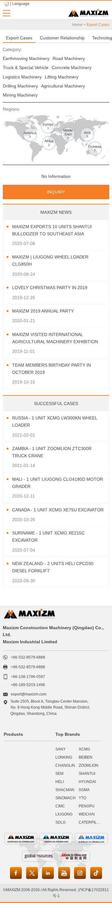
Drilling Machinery (20, 85)
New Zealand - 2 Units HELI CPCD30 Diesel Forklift (52, 567)
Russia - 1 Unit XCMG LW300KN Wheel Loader (54, 421)
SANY (60, 749)
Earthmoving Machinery (26, 58)
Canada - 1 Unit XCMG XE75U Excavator (58, 509)
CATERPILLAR (91, 822)
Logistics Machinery (22, 76)
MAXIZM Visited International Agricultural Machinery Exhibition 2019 (55, 338)
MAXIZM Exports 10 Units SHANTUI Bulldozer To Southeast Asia (52, 230)
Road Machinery (69, 58)
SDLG (60, 822)
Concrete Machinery (71, 67)
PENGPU (87, 806)
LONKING (63, 757)
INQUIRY (56, 191)
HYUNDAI (87, 782)
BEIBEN (85, 757)
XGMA (84, 790)
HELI (59, 782)
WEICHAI (87, 814)
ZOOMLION (88, 765)
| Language (20, 4)
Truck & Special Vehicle (26, 67)
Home (77, 25)
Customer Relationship (62, 37)
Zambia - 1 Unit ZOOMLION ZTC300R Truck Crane (51, 452)
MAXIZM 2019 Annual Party (43, 311)
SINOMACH (65, 798)
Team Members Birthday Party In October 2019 (51, 369)
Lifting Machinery (61, 76)
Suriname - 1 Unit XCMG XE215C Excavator (48, 536)
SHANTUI (87, 773)
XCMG (84, 749)
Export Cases (19, 37)
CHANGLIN (65, 765)
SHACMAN (64, 790)
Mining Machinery (20, 95)
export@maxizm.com (28, 694)
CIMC (60, 806)
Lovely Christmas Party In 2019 (49, 287)
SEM (59, 773)
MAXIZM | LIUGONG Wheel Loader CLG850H (50, 260)
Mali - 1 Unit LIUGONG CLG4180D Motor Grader (57, 483)
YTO (82, 798)
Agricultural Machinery (63, 85)
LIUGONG (63, 814)
